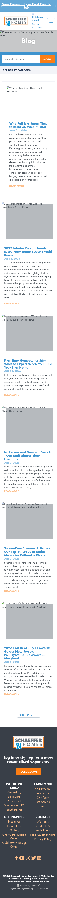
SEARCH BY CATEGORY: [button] (17, 70)
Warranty (43, 822)
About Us (43, 793)
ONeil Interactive (41, 888)
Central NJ (14, 792)
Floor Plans (14, 826)
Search (47, 58)
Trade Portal (42, 830)
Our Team (43, 797)
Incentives (14, 822)
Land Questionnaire (42, 835)
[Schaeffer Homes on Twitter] (33, 858)
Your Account (28, 771)
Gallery (14, 830)
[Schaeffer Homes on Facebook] (16, 858)
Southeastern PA (14, 805)
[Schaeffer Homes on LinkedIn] (39, 858)
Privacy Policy (43, 839)
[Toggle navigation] (51, 21)
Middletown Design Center (14, 844)
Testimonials (42, 802)
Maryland (14, 801)
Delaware (14, 797)
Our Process (42, 789)
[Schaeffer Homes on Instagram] (28, 858)
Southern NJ (14, 810)
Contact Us (43, 826)
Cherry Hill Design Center (14, 836)
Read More (16, 185)
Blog (43, 806)
